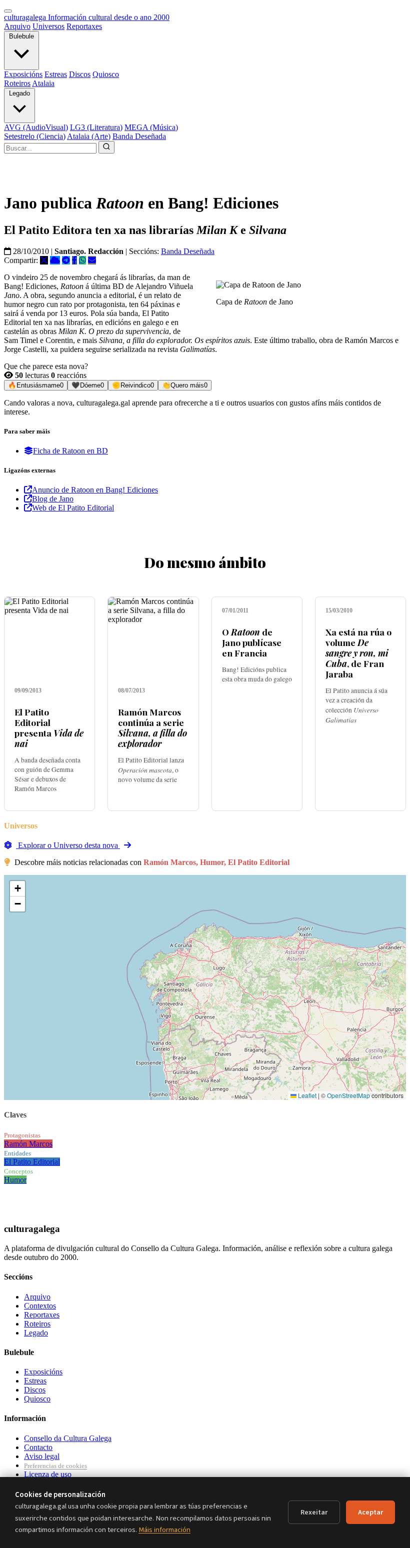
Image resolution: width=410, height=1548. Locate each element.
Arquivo (17, 26)
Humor (15, 1180)
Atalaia (43, 83)
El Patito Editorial (32, 1162)
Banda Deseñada (139, 136)
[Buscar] (106, 147)
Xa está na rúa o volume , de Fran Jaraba (359, 653)
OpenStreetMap (348, 1095)
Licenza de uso (48, 1474)
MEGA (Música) (151, 127)
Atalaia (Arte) (88, 136)
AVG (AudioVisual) (36, 127)
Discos (79, 74)
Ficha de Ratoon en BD (70, 450)
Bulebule (21, 36)
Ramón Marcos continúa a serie (152, 727)
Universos (48, 26)
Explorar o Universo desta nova (68, 845)
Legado (19, 93)
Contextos (40, 1306)
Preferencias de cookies (55, 1466)
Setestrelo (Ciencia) (35, 136)
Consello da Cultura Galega (68, 1438)
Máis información (164, 1529)
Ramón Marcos (28, 1144)
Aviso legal (42, 1456)
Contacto (38, 1447)
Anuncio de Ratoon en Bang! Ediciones (95, 490)
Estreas (55, 74)
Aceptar (370, 1512)
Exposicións (23, 74)
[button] (17, 888)
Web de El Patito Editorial (73, 508)
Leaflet (306, 1095)
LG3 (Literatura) (96, 127)
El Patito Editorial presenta (49, 727)
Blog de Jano (53, 498)
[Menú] (8, 11)
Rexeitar (314, 1512)
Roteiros (17, 83)
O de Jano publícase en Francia (252, 642)
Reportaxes (84, 26)
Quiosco (105, 74)
